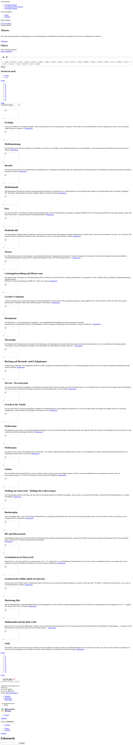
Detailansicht (29, 128)
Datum (7, 75)
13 (5, 91)
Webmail (7, 17)
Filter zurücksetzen (6, 51)
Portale (7, 715)
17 (5, 98)
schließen (4, 718)
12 (5, 89)
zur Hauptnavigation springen (14, 7)
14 (5, 92)
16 (5, 96)
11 (5, 87)
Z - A (6, 77)
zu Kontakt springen (11, 8)
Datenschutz (8, 700)
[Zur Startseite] (6, 23)
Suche (6, 15)
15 (5, 94)
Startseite (7, 696)
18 (5, 99)
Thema (7, 728)
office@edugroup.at (12, 693)
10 (5, 85)
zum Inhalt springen (11, 5)
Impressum (8, 698)
